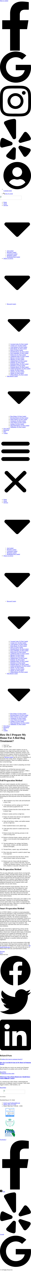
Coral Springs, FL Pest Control (18, 347)
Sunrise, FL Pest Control (17, 370)
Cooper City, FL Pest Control (18, 345)
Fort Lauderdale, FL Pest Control (19, 353)
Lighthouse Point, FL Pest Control (19, 356)
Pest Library (6, 428)
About (5, 203)
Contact (5, 433)
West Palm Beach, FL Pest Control (19, 425)
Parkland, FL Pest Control (17, 362)
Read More (3, 1072)
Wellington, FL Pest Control (18, 427)
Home (5, 202)
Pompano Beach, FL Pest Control (19, 367)
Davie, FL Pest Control (16, 350)
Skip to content (4, 0)
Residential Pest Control (13, 257)
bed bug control (8, 757)
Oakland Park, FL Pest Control (18, 361)
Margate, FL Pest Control (17, 358)
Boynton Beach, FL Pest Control (19, 418)
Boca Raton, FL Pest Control (18, 416)
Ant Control (10, 251)
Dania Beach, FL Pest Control (18, 348)
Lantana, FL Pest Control (17, 424)
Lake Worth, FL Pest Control (18, 422)
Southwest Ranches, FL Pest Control (20, 368)
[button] (15, 466)
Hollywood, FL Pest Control (18, 355)
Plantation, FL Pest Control (17, 365)
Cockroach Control (12, 254)
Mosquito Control (12, 255)
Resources (6, 430)
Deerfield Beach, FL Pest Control (19, 351)
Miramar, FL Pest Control (17, 359)
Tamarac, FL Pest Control (17, 371)
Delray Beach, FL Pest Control (18, 419)
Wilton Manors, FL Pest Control (19, 374)
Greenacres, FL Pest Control (18, 421)
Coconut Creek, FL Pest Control (19, 344)
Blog (4, 431)
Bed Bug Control (11, 252)
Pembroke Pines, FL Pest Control (19, 364)
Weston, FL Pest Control (17, 373)
